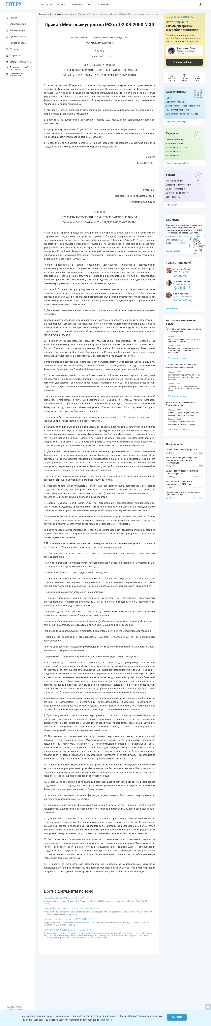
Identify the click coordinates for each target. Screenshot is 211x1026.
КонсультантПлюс (174, 181)
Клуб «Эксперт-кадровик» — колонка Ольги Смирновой (183, 330)
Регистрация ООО (174, 139)
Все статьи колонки (177, 358)
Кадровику (77, 4)
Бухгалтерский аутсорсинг (178, 185)
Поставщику (103, 4)
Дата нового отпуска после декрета (183, 106)
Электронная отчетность (178, 193)
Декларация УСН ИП (175, 151)
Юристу (61, 4)
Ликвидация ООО (174, 155)
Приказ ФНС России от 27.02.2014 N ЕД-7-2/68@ (71, 908)
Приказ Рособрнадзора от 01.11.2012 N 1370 (68, 929)
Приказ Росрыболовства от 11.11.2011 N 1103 (69, 919)
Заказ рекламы (173, 197)
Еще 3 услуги (172, 205)
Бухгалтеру (46, 4)
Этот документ (177, 22)
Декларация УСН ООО (176, 147)
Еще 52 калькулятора (176, 122)
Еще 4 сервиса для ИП (176, 163)
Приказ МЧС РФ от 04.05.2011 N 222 (64, 897)
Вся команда (172, 308)
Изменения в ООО (174, 143)
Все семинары (173, 251)
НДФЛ (169, 98)
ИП (89, 4)
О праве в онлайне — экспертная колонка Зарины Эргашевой (181, 365)
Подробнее (106, 1019)
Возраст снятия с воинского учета (182, 114)
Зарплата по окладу (175, 102)
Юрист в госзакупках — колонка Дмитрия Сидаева (181, 403)
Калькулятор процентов (177, 110)
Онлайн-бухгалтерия (175, 189)
